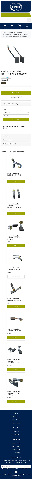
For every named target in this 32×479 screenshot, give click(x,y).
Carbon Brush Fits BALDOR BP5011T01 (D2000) (13, 393)
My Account (16, 417)
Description (6, 136)
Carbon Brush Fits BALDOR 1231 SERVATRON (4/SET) (14, 205)
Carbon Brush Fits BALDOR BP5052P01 (14, 330)
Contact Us (16, 434)
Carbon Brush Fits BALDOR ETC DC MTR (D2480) (14, 237)
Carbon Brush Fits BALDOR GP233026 (13, 268)
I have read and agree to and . (16, 468)
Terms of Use (16, 443)
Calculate (16, 119)
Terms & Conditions (17, 468)
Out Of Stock (16, 276)
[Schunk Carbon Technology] (16, 9)
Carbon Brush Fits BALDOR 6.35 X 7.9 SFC (14, 299)
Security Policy (16, 452)
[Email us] (16, 472)
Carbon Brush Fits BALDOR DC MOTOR (14, 174)
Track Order (16, 420)
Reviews (5, 144)
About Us (16, 431)
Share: (4, 77)
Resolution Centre (16, 423)
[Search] (29, 20)
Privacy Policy (16, 446)
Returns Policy (16, 449)
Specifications (7, 140)
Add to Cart (17, 93)
